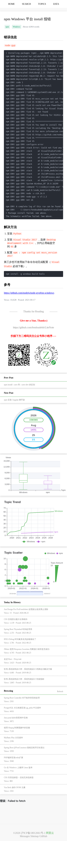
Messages (25, 836)
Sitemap (34, 836)
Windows (16, 27)
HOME (11, 4)
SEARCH (26, 4)
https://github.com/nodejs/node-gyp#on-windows (29, 292)
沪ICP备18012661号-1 (33, 833)
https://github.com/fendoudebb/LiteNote (33, 327)
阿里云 (50, 833)
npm (7, 27)
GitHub (43, 836)
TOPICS (42, 4)
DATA (56, 4)
